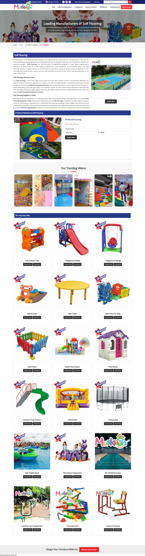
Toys (53, 7)
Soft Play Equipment (65, 7)
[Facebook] (63, 2)
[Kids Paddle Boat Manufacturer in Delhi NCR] (32, 451)
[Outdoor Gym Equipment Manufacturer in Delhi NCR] (32, 504)
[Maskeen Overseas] (22, 6)
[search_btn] (130, 1)
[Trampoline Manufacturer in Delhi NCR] (113, 398)
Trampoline (78, 7)
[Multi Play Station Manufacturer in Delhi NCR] (72, 345)
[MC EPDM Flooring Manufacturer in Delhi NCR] (113, 451)
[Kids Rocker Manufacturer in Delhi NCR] (32, 292)
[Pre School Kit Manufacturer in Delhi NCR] (72, 504)
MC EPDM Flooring (31, 45)
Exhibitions (103, 7)
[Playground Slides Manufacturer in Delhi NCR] (72, 239)
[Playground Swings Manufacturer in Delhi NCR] (113, 239)
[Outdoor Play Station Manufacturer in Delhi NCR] (32, 398)
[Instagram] (23, 190)
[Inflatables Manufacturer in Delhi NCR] (72, 398)
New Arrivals (126, 7)
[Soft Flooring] (111, 78)
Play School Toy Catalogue (82, 2)
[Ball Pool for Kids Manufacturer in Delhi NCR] (113, 292)
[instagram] (70, 2)
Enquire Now (71, 137)
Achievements (115, 7)
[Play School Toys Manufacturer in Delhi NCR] (32, 239)
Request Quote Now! (89, 549)
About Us (97, 2)
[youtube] (66, 2)
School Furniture (91, 7)
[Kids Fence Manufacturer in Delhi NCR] (32, 345)
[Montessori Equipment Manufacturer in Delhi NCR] (72, 451)
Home (15, 45)
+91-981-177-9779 (36, 2)
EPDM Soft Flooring (73, 119)
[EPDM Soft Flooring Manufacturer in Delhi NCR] (41, 138)
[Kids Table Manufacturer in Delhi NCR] (72, 292)
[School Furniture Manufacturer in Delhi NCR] (113, 504)
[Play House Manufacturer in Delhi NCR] (113, 345)
